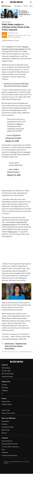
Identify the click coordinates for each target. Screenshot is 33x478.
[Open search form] (31, 2)
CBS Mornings (6, 6)
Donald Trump (9, 344)
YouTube (4, 384)
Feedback (5, 452)
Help (3, 449)
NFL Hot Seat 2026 (7, 373)
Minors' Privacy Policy (8, 413)
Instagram (5, 390)
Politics (25, 6)
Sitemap (4, 433)
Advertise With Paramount (10, 444)
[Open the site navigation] (5, 2)
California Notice (7, 404)
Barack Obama (10, 348)
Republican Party (21, 344)
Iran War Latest (6, 371)
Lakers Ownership (7, 376)
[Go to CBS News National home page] (16, 2)
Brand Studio (6, 430)
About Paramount (7, 441)
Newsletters (5, 421)
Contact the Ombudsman (9, 455)
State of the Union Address (13, 346)
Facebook (5, 387)
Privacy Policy (6, 401)
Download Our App (8, 427)
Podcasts (4, 424)
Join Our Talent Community (10, 446)
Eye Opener (18, 6)
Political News (6, 368)
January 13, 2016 (12, 141)
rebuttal (9, 47)
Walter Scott (12, 232)
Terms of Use (6, 410)
